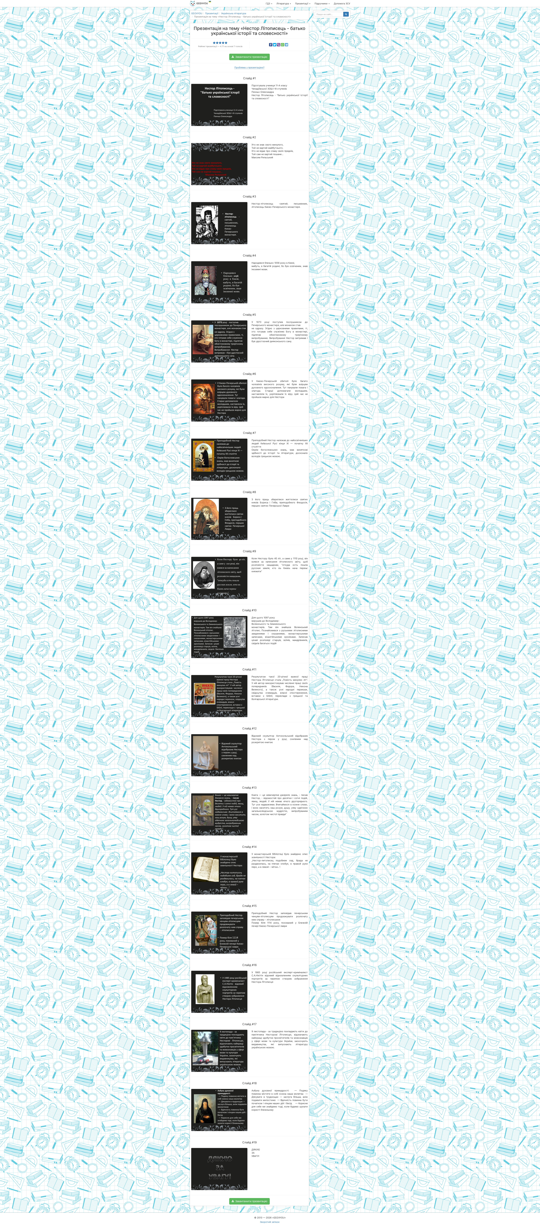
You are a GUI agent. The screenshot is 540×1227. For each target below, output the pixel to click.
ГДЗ (268, 3)
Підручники (321, 3)
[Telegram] (286, 44)
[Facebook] (270, 44)
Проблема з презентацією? (249, 67)
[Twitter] (274, 44)
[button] (249, 57)
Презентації (302, 3)
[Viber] (278, 44)
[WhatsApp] (282, 44)
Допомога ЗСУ (342, 3)
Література (283, 3)
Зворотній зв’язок (270, 1222)
